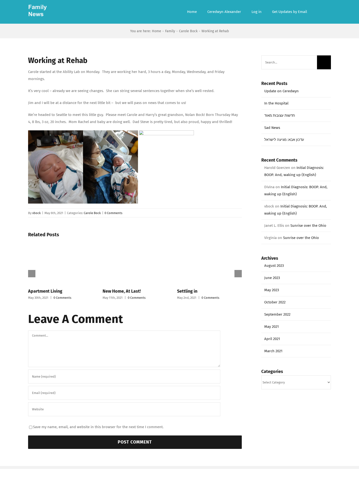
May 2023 (271, 290)
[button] (318, 12)
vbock (36, 213)
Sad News (272, 127)
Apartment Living (45, 291)
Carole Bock (92, 213)
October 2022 (274, 302)
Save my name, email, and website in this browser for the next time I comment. (98, 427)
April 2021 (272, 339)
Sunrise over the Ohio (308, 225)
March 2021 (273, 351)
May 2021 (271, 326)
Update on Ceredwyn (281, 91)
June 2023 (272, 278)
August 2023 (274, 265)
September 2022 (277, 314)
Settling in (187, 291)
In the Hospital (276, 103)
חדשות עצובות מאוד (279, 115)
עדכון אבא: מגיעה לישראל (284, 139)
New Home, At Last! (122, 291)
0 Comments (113, 213)
